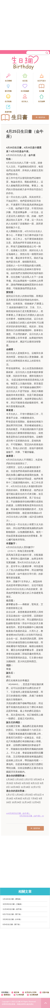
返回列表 (41, 117)
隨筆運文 (7, 995)
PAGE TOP (45, 1003)
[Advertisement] (25, 24)
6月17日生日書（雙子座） (12, 914)
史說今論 (45, 992)
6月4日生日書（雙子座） (12, 924)
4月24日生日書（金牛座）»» (31, 816)
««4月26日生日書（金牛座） (18, 813)
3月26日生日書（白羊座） (12, 919)
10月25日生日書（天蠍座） (13, 904)
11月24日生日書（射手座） (13, 909)
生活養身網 (34, 995)
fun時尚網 (20, 995)
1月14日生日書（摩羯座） (12, 899)
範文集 (16, 992)
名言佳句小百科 (31, 992)
